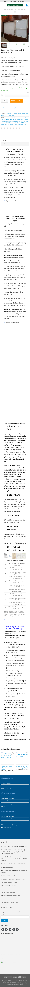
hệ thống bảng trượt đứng (20, 124)
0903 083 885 (14, 635)
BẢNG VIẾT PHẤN (22, 9)
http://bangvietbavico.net (8, 892)
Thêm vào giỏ (16, 101)
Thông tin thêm (7, 144)
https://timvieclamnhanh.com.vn (9, 902)
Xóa (28, 92)
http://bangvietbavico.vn (7, 889)
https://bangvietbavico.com (8, 885)
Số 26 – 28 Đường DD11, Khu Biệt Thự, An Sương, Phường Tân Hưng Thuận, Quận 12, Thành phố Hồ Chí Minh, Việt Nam (15, 704)
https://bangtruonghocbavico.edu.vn (16, 879)
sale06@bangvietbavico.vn (16, 637)
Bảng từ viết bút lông (6, 122)
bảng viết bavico (9, 124)
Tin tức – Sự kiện (6, 783)
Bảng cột (16, 117)
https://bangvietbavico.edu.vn (9, 882)
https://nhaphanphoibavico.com (9, 899)
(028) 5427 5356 (21, 864)
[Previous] (3, 28)
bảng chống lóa (10, 117)
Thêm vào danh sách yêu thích (10, 108)
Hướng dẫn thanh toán (8, 801)
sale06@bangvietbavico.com (13, 875)
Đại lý (3, 807)
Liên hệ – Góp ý (6, 789)
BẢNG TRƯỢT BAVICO (12, 113)
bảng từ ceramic (16, 121)
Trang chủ (7, 9)
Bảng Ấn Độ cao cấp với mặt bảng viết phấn (22, 767)
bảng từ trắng (24, 121)
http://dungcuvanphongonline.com (10, 895)
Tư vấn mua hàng (7, 804)
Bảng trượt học (8, 121)
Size (2, 95)
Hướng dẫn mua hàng (8, 798)
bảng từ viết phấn (16, 122)
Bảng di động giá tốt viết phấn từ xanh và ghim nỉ (6, 768)
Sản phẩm (13, 9)
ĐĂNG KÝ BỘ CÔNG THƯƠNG (9, 959)
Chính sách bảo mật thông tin (10, 825)
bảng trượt (21, 117)
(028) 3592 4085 (11, 864)
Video (4, 786)
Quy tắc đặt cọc (6, 827)
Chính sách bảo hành (8, 822)
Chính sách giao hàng (8, 816)
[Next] (26, 28)
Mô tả (4, 140)
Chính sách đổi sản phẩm (9, 819)
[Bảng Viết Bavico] (15, 5)
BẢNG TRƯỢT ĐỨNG (11, 119)
